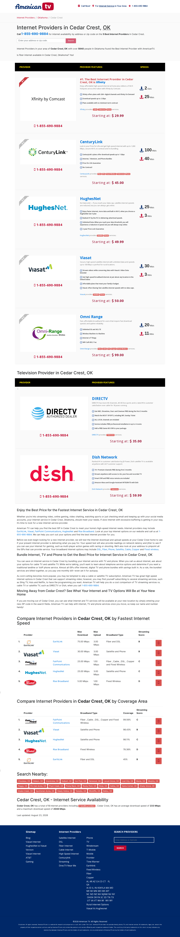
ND (91, 894)
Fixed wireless (151, 549)
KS (99, 887)
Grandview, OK (52, 781)
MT (107, 891)
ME (88, 891)
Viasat (85, 257)
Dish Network (104, 457)
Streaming (64, 861)
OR (95, 897)
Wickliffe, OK (94, 791)
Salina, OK (114, 786)
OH (88, 897)
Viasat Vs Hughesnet (96, 908)
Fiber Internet (66, 845)
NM (106, 894)
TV (87, 841)
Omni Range (91, 316)
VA (92, 900)
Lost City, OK (127, 781)
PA (98, 897)
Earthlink (90, 865)
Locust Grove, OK (111, 781)
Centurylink (64, 857)
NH (99, 894)
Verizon (29, 849)
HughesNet (90, 198)
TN (108, 897)
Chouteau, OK (24, 781)
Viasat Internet (33, 841)
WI (102, 900)
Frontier (90, 857)
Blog (28, 837)
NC (87, 894)
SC (102, 897)
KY (101, 887)
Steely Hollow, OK (64, 791)
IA (87, 887)
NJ (103, 894)
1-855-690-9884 (139, 6)
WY (111, 900)
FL (109, 881)
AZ (94, 881)
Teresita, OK (81, 791)
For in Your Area (111, 6)
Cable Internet (66, 849)
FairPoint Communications (48, 531)
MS (103, 891)
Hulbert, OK (67, 781)
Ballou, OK (107, 791)
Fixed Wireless (93, 869)
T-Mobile (91, 849)
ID (90, 887)
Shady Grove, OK (147, 786)
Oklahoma (43, 17)
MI (91, 891)
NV (109, 894)
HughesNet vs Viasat (36, 845)
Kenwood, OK (95, 781)
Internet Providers (26, 17)
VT (95, 900)
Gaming (29, 861)
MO (99, 891)
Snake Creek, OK (25, 791)
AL (87, 881)
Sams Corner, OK (129, 786)
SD (105, 897)
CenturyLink (91, 141)
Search (71, 41)
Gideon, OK (38, 781)
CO (100, 881)
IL (93, 887)
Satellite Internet (67, 837)
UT (88, 900)
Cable (128, 549)
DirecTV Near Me (67, 865)
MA (107, 887)
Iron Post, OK (80, 781)
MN (95, 891)
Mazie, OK (140, 781)
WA (99, 900)
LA (104, 887)
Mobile (89, 853)
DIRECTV (100, 398)
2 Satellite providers (87, 806)
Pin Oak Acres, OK (38, 786)
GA (87, 884)
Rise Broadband (86, 531)
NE (95, 894)
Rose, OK (103, 786)
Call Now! (85, 6)
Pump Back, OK (73, 786)
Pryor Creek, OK (56, 786)
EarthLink (21, 531)
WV (107, 900)
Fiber (104, 549)
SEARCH (120, 848)
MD (111, 887)
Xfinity (100, 82)
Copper (135, 549)
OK (91, 897)
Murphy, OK (153, 781)
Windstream (92, 845)
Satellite (120, 549)
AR (91, 881)
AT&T (28, 857)
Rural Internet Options (97, 904)
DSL (99, 549)
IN (95, 887)
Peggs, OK (22, 786)
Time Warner (92, 861)
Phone (111, 549)
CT (104, 881)
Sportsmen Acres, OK (45, 791)
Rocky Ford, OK (89, 786)
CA (97, 881)
